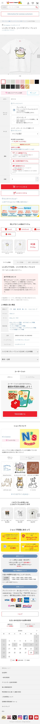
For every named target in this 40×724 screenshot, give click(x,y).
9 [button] (23, 74)
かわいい (12, 313)
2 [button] (10, 74)
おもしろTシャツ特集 (16, 322)
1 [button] (8, 74)
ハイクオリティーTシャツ (8, 30)
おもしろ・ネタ (14, 318)
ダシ (26, 309)
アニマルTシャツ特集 (16, 328)
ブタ (11, 309)
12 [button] (29, 74)
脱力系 (19, 309)
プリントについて (18, 103)
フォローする (11, 440)
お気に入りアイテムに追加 (15, 93)
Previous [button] (1, 56)
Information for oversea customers (20, 14)
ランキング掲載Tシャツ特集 (17, 326)
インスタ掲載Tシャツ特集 (17, 329)
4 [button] (14, 74)
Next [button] (38, 56)
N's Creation (7, 25)
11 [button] (27, 74)
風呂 (14, 309)
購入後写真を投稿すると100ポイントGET (22, 149)
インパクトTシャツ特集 (29, 328)
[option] (20, 56)
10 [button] (25, 74)
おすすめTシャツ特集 (29, 322)
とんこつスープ (32, 309)
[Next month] (37, 630)
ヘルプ (20, 614)
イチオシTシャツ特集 (16, 324)
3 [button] (12, 74)
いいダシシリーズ (15, 25)
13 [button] (31, 74)
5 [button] (16, 74)
